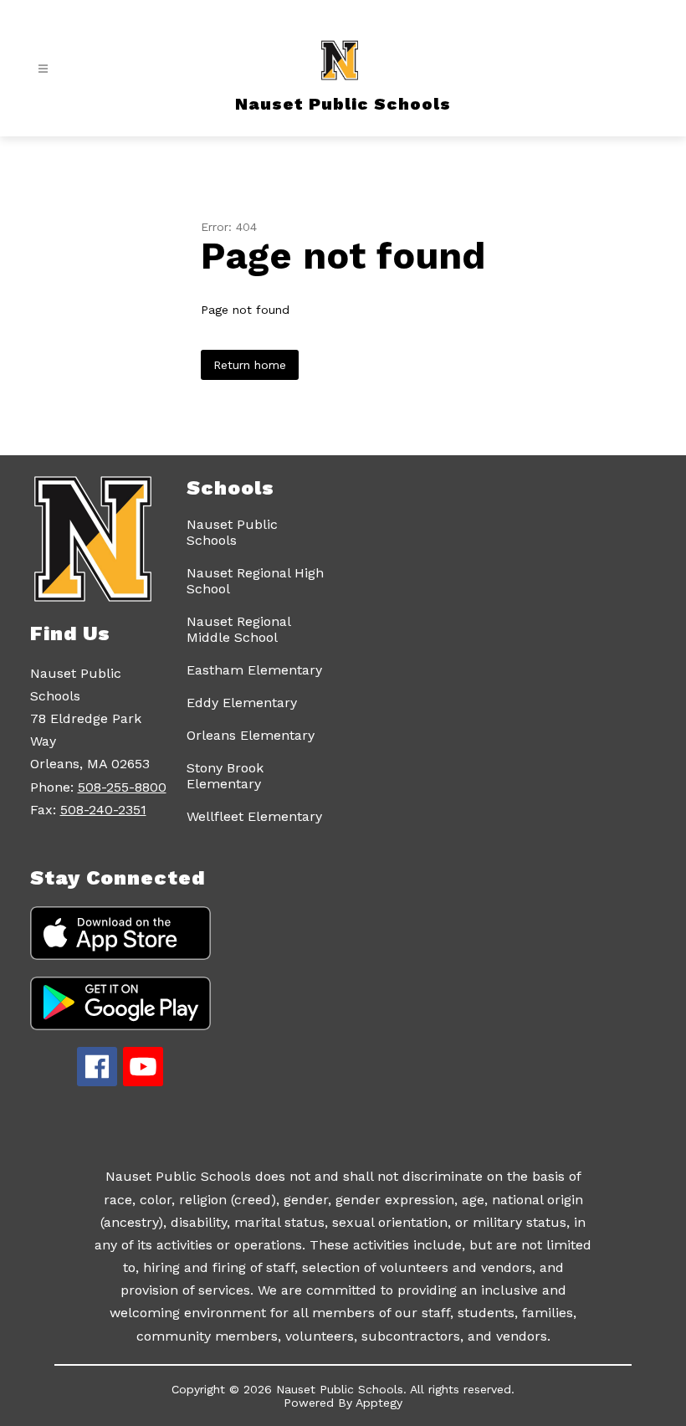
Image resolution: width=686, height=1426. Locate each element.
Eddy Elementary (242, 702)
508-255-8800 (122, 787)
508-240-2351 (103, 810)
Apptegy (379, 1402)
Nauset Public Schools (232, 532)
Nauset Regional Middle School (238, 629)
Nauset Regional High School (255, 581)
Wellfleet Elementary (254, 816)
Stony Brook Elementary (225, 776)
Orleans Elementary (251, 735)
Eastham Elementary (254, 670)
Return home (249, 365)
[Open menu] (43, 69)
